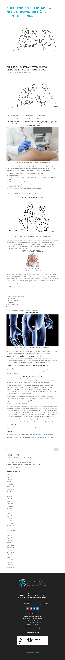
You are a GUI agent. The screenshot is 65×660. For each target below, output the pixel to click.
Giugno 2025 (9, 501)
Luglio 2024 (9, 513)
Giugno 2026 (9, 477)
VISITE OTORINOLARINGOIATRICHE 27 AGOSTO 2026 (20, 462)
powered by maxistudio (32, 652)
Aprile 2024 (9, 520)
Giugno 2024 (9, 516)
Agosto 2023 (9, 533)
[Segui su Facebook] (27, 608)
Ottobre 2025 (9, 491)
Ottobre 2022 (9, 550)
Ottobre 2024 (9, 508)
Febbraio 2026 (10, 486)
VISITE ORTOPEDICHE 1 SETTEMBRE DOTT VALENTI (19, 460)
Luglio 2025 (9, 499)
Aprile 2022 (9, 562)
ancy (9, 72)
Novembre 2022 (10, 547)
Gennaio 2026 (10, 489)
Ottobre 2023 (9, 528)
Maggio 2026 (9, 479)
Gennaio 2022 (10, 567)
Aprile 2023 (9, 542)
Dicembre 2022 (10, 545)
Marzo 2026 (9, 484)
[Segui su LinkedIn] (34, 608)
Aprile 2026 (9, 481)
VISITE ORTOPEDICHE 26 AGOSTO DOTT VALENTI (19, 457)
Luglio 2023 (9, 535)
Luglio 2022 (9, 555)
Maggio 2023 (9, 540)
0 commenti (31, 72)
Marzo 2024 (9, 523)
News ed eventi (23, 72)
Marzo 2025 (9, 506)
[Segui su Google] (37, 608)
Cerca (56, 450)
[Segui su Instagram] (31, 608)
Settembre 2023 (10, 530)
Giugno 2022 (9, 557)
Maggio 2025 (9, 503)
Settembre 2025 (10, 494)
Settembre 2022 (10, 552)
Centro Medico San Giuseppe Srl (42, 442)
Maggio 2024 (9, 518)
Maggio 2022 (9, 560)
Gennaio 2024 (10, 525)
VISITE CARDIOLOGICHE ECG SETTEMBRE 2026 (18, 467)
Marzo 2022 (9, 564)
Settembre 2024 (10, 511)
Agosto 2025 (9, 496)
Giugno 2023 (9, 538)
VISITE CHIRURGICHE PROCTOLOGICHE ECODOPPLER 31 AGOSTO (23, 465)
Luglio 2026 (9, 474)
